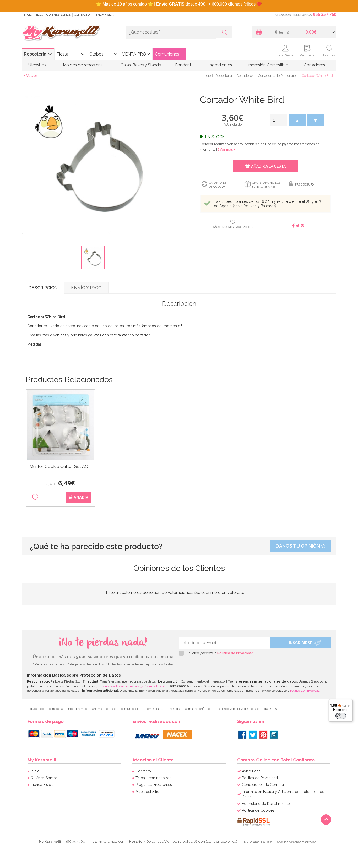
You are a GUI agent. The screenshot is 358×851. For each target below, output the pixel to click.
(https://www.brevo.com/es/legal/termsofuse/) (130, 686)
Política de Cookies (258, 810)
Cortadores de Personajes (277, 76)
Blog (39, 15)
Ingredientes (220, 65)
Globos (96, 54)
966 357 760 (324, 14)
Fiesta (62, 54)
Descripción (43, 287)
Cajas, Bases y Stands (141, 65)
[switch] (340, 716)
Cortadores (314, 65)
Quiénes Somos (58, 15)
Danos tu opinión (298, 546)
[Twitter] (253, 734)
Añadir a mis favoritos (233, 227)
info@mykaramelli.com (107, 841)
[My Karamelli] (61, 33)
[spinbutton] (278, 120)
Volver (31, 76)
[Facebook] (242, 734)
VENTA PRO (134, 54)
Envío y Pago (86, 287)
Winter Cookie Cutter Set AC (59, 466)
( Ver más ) (226, 149)
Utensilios (37, 65)
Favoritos (329, 55)
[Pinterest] (263, 734)
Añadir (80, 497)
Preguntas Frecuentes (153, 785)
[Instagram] (274, 734)
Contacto (82, 15)
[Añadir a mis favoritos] (35, 497)
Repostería (35, 54)
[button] (297, 120)
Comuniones (167, 54)
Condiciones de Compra (263, 785)
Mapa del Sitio (147, 791)
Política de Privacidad (235, 653)
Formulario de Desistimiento (266, 803)
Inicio (27, 15)
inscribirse (300, 643)
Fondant (183, 65)
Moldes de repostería (83, 65)
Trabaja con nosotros (153, 778)
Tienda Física (103, 15)
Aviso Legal (252, 771)
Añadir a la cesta (268, 166)
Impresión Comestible (268, 65)
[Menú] (349, 702)
